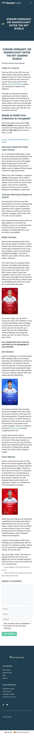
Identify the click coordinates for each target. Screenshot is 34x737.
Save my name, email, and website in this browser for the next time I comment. (17, 626)
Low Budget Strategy (8, 694)
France (12, 84)
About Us (5, 678)
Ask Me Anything (15, 428)
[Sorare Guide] (11, 3)
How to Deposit (7, 691)
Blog (4, 675)
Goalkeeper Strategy (8, 689)
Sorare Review (7, 670)
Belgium (20, 84)
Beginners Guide (7, 673)
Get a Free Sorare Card (9, 697)
